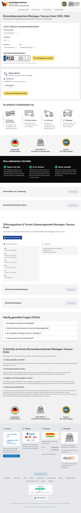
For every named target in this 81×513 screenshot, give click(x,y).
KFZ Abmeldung (47, 9)
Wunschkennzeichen (23, 9)
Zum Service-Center (11, 456)
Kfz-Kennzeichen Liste (32, 481)
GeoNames (48, 507)
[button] (40, 323)
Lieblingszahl (9, 85)
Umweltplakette (59, 9)
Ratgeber (50, 481)
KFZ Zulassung (36, 9)
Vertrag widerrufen (41, 474)
